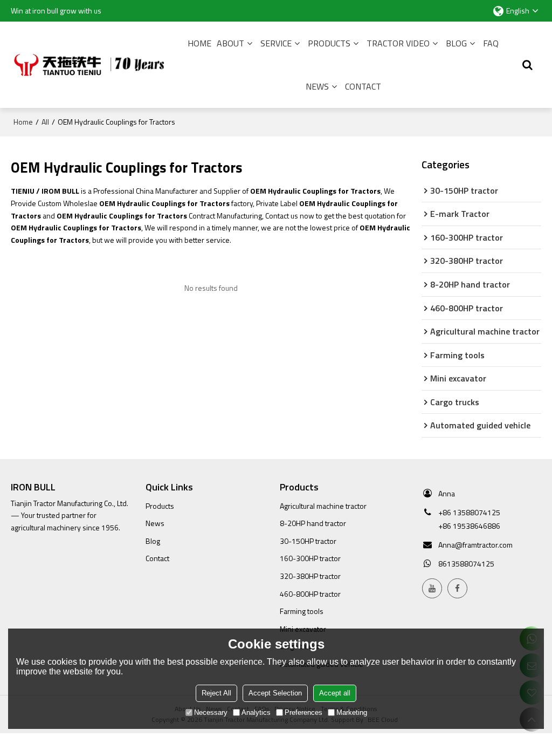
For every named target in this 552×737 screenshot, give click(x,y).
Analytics (256, 712)
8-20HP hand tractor (313, 523)
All (45, 122)
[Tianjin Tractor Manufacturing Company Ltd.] (91, 65)
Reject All (216, 693)
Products (329, 43)
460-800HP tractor (310, 593)
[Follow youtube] (432, 588)
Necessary (210, 712)
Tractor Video (398, 43)
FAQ (491, 43)
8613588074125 (466, 563)
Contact (363, 86)
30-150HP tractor (308, 541)
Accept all (334, 693)
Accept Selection (275, 693)
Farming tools (301, 611)
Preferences (303, 712)
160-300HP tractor (310, 558)
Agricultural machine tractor (323, 505)
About (230, 43)
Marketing (351, 712)
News (317, 86)
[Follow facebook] (457, 588)
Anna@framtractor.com (475, 544)
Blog (456, 43)
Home (199, 43)
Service (276, 43)
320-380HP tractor (310, 576)
